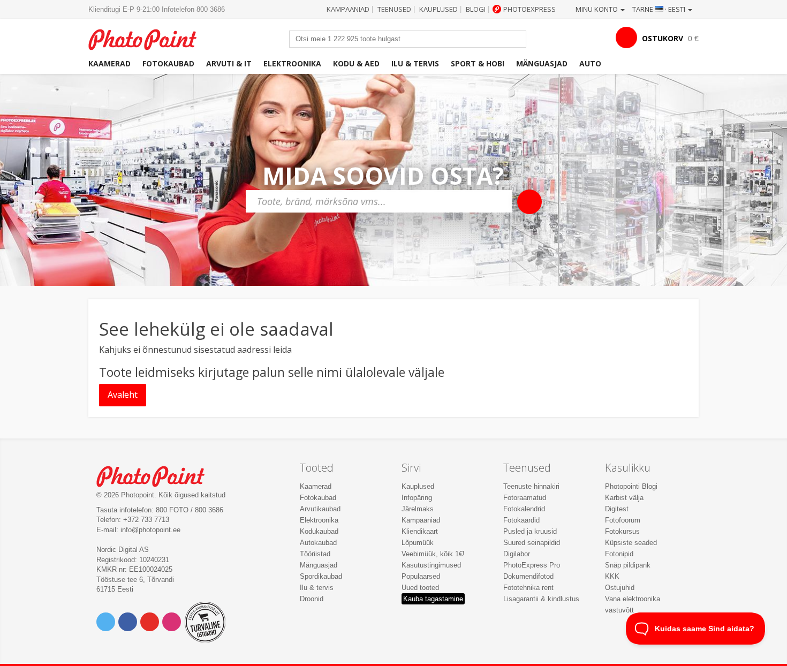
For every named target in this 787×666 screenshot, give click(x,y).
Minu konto (597, 9)
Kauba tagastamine (433, 599)
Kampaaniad (348, 9)
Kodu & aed (356, 63)
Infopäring (417, 498)
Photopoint (149, 38)
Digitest (617, 509)
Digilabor (516, 554)
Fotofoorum (622, 520)
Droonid (311, 599)
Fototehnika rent (528, 588)
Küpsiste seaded (631, 543)
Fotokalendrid (524, 509)
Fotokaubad (168, 63)
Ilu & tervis (415, 63)
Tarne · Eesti (659, 9)
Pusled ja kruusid (530, 531)
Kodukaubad (319, 531)
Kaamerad (109, 63)
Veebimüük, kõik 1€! (433, 554)
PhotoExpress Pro (531, 565)
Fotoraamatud (524, 498)
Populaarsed (421, 576)
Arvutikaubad (320, 509)
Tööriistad (315, 554)
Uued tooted (420, 588)
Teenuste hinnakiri (531, 486)
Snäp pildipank (627, 565)
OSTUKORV (662, 38)
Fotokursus (622, 531)
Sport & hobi (477, 63)
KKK (612, 576)
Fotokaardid (521, 520)
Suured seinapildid (531, 543)
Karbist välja (624, 498)
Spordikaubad (321, 576)
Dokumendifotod (528, 576)
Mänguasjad (541, 63)
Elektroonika (292, 63)
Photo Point (157, 475)
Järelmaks (418, 509)
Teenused (394, 9)
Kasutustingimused (431, 565)
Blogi (476, 9)
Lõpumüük (418, 543)
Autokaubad (318, 543)
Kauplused (438, 9)
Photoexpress (529, 9)
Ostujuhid (619, 588)
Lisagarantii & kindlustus (541, 599)
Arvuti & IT (229, 63)
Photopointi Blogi (631, 486)
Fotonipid (619, 554)
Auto (590, 63)
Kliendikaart (420, 531)
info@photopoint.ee (150, 530)
